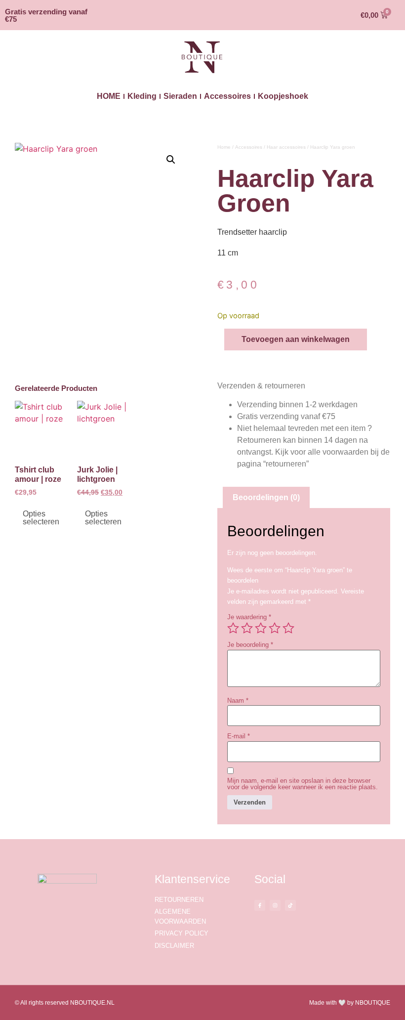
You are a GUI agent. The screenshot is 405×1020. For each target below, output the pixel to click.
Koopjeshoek (283, 96)
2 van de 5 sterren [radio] (247, 628)
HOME (109, 96)
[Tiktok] (290, 905)
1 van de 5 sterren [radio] (233, 628)
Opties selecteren (41, 518)
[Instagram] (275, 905)
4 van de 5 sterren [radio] (275, 628)
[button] (171, 160)
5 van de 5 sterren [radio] (288, 628)
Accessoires (227, 96)
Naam (237, 700)
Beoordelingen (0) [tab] (266, 497)
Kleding (142, 96)
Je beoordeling (250, 644)
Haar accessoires (286, 147)
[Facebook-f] (259, 905)
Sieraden (180, 96)
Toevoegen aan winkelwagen (296, 339)
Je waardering (249, 617)
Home (224, 147)
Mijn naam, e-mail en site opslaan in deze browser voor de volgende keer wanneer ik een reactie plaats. (302, 783)
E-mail (238, 736)
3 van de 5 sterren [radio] (261, 628)
